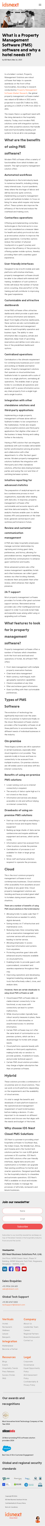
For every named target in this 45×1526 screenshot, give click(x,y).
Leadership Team (31, 1327)
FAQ (4, 1378)
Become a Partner (10, 1349)
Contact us (28, 1340)
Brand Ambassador (32, 1337)
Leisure (5, 1334)
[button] (37, 1519)
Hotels (5, 1323)
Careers (27, 1330)
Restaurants (7, 1327)
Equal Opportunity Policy (32, 1370)
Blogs (4, 1361)
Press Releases (8, 1371)
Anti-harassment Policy (30, 1376)
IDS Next (8, 60)
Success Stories (8, 1375)
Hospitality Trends (10, 1368)
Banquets (6, 1337)
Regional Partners (31, 1334)
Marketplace (7, 1346)
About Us (28, 1323)
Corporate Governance (29, 1363)
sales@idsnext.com (10, 1289)
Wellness (6, 1330)
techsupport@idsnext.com (13, 1305)
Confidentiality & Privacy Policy (31, 1383)
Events (5, 1365)
